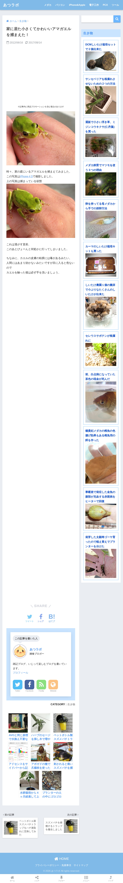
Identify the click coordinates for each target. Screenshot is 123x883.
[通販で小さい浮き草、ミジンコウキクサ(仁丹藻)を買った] (100, 145)
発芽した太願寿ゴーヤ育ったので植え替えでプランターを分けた (100, 542)
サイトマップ (81, 865)
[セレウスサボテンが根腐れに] (100, 354)
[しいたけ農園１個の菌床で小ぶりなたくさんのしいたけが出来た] (100, 312)
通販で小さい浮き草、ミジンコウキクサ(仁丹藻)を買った (100, 127)
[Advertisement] (40, 74)
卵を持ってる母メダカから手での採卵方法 (100, 206)
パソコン (60, 5)
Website (53, 691)
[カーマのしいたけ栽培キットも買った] (100, 264)
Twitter (17, 691)
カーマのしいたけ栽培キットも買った (100, 249)
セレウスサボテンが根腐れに (100, 338)
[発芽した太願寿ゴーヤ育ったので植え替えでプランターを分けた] (100, 563)
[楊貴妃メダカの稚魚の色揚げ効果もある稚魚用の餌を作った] (100, 463)
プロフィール (20, 672)
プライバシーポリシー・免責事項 (53, 865)
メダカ (47, 5)
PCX (105, 5)
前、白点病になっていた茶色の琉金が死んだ (100, 377)
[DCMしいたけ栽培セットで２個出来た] (100, 61)
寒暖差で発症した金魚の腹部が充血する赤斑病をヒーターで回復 (100, 497)
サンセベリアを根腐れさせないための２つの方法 (100, 81)
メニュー (86, 881)
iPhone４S (26, 176)
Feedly (41, 691)
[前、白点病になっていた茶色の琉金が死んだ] (100, 402)
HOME (63, 858)
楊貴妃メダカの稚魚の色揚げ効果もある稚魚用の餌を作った (100, 435)
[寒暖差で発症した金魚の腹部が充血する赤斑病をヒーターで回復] (100, 516)
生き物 (71, 704)
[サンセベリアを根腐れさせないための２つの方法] (100, 100)
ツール (115, 5)
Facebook (29, 691)
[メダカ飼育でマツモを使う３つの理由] (100, 183)
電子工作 (94, 5)
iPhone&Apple (77, 5)
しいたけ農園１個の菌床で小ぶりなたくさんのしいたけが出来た (100, 289)
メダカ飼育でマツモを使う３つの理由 (100, 167)
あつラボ (11, 5)
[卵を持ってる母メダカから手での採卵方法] (100, 224)
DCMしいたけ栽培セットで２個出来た (100, 47)
